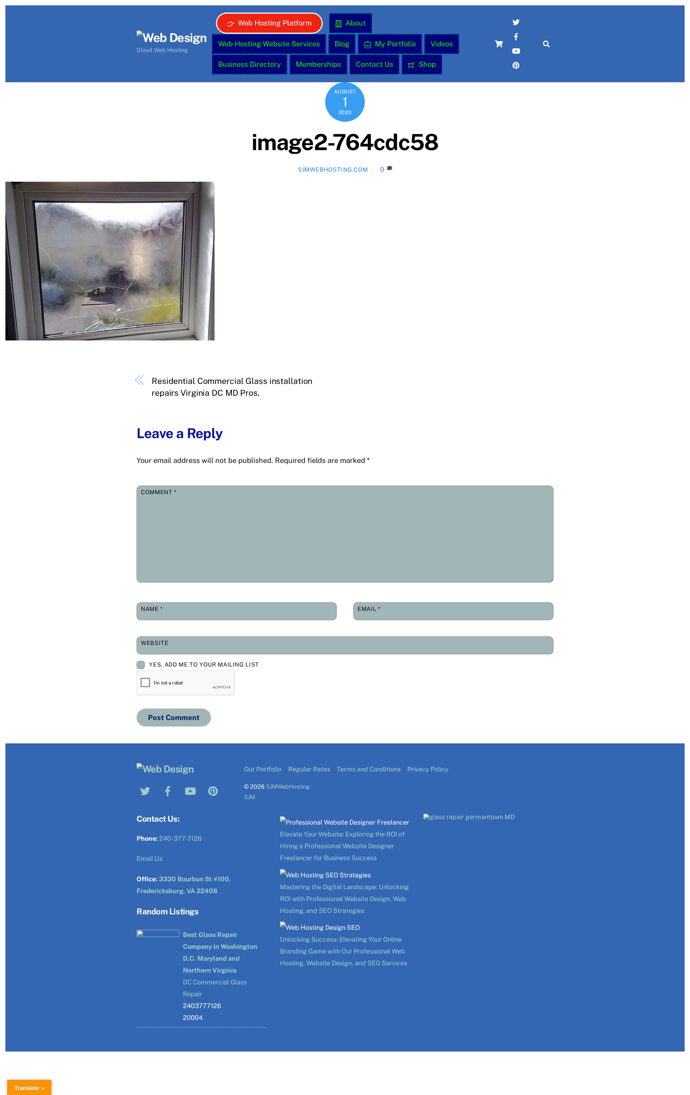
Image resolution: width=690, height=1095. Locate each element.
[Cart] (499, 44)
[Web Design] (171, 38)
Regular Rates (309, 769)
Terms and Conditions (369, 769)
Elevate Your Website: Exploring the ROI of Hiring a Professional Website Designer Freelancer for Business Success (342, 846)
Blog (342, 44)
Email (369, 609)
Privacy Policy (427, 769)
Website (154, 643)
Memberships (318, 64)
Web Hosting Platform (274, 23)
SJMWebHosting (288, 786)
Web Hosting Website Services (269, 44)
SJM (249, 797)
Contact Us (374, 64)
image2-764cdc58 (345, 142)
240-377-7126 (180, 838)
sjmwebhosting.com (333, 169)
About (355, 23)
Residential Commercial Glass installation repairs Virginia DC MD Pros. (232, 387)
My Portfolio (394, 44)
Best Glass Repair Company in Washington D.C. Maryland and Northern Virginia (220, 952)
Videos (442, 44)
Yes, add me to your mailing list (203, 664)
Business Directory (249, 64)
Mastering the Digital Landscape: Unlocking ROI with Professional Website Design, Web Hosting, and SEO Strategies (344, 898)
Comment (158, 492)
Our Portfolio (262, 769)
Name (152, 609)
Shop (426, 64)
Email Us (149, 858)
